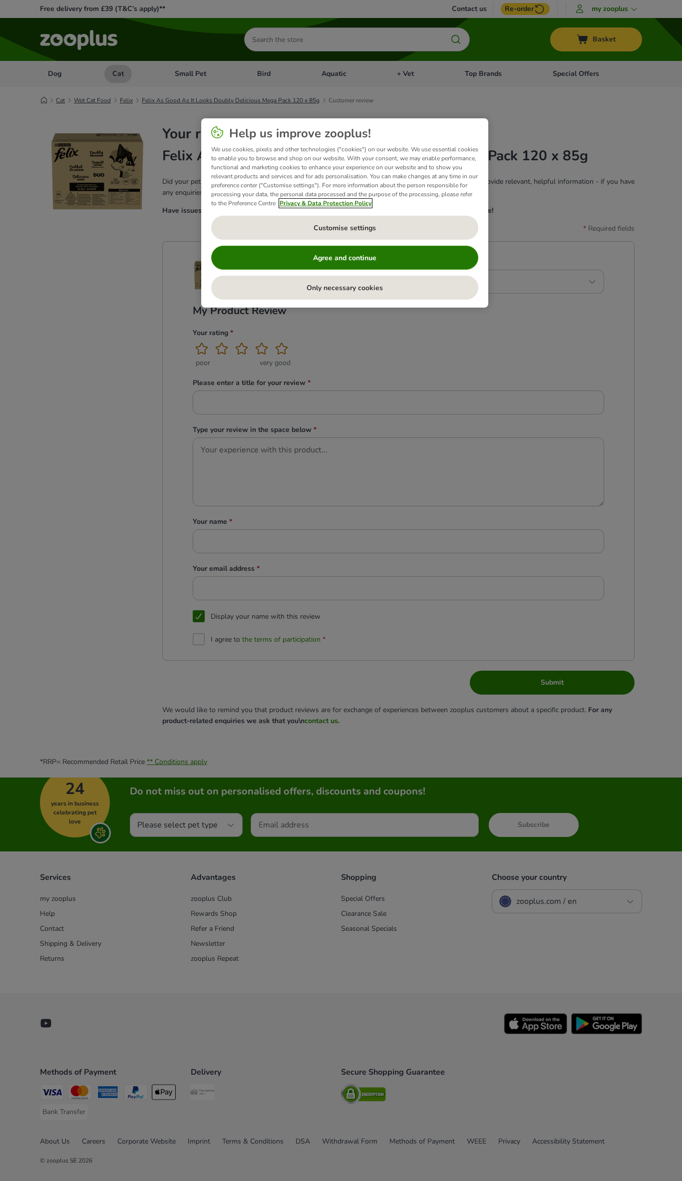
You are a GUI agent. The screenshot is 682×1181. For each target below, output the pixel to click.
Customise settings (345, 228)
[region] (344, 213)
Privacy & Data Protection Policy (325, 203)
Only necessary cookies (345, 288)
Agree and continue (344, 258)
